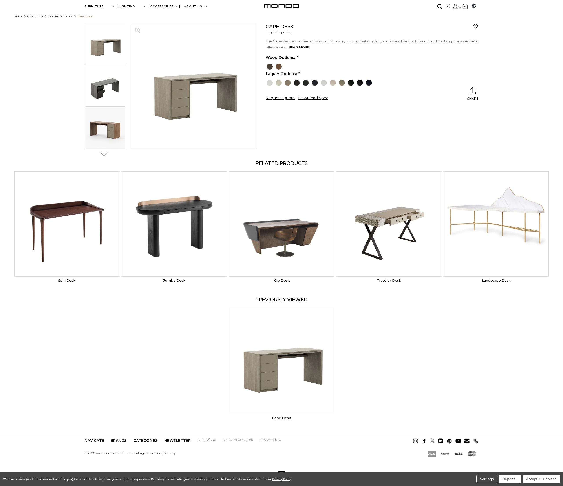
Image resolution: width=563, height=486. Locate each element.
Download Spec (313, 98)
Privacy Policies (270, 439)
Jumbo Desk (174, 280)
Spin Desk (66, 280)
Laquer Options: (281, 74)
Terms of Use (206, 439)
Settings (487, 479)
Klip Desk (281, 280)
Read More (299, 47)
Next (102, 154)
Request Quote (280, 98)
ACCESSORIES (162, 6)
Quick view (67, 224)
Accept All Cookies (541, 479)
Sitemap (170, 453)
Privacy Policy (281, 479)
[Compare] (447, 6)
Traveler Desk (389, 280)
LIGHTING (127, 6)
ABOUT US (193, 6)
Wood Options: (280, 57)
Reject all (510, 479)
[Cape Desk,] (281, 360)
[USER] (456, 6)
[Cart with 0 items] (465, 6)
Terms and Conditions (237, 439)
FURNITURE (94, 6)
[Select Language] (473, 6)
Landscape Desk (496, 280)
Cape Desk (281, 418)
